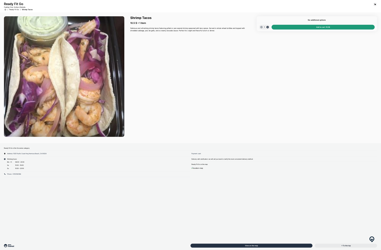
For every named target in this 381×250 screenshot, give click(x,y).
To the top (347, 246)
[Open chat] (372, 239)
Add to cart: (323, 27)
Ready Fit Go (14, 10)
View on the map (251, 246)
